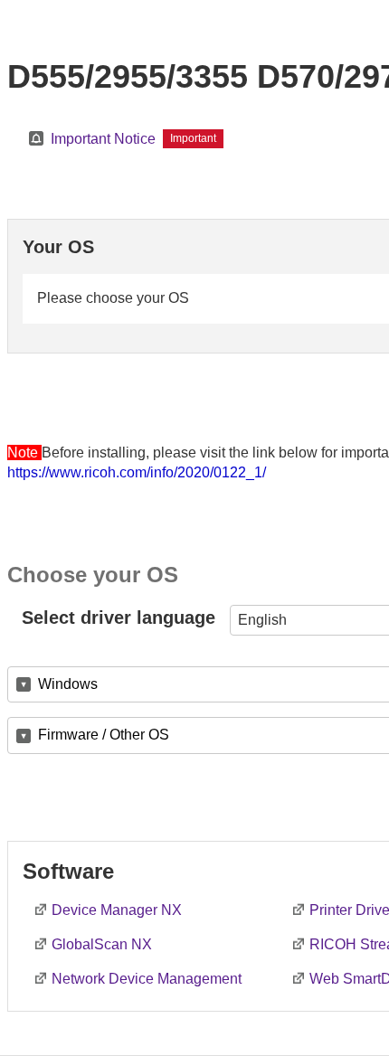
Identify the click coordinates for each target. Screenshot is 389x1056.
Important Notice (103, 138)
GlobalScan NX (102, 944)
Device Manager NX (117, 910)
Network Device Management (147, 978)
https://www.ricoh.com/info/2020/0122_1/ (136, 472)
